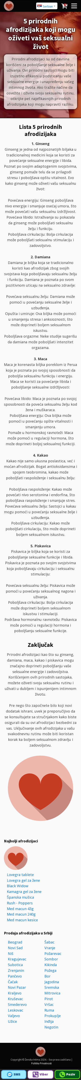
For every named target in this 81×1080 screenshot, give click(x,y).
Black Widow (17, 885)
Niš (10, 953)
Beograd (15, 942)
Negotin (51, 1027)
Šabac (49, 942)
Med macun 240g (21, 914)
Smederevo (17, 1004)
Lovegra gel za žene (23, 880)
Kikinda (50, 964)
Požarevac (52, 953)
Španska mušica (20, 897)
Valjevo (14, 1015)
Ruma (49, 1010)
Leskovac (15, 1010)
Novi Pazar (17, 987)
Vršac (49, 1004)
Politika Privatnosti (41, 1063)
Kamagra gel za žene (24, 891)
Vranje (49, 947)
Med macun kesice (22, 920)
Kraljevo (14, 993)
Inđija (49, 1021)
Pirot (48, 998)
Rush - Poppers (20, 903)
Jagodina (51, 981)
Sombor (51, 959)
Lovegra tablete (20, 874)
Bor (47, 976)
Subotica (15, 964)
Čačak (13, 981)
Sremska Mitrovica (52, 990)
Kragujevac (17, 959)
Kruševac (15, 998)
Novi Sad (15, 947)
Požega (50, 970)
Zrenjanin (16, 970)
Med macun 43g (20, 908)
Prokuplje (52, 1015)
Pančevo (15, 976)
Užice (12, 1021)
